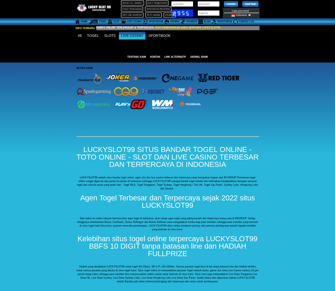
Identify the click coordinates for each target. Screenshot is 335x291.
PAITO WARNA (153, 15)
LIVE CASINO (132, 36)
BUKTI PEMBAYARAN (157, 3)
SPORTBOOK (160, 36)
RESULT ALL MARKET (132, 3)
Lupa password (241, 10)
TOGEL (93, 36)
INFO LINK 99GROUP (132, 15)
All (80, 36)
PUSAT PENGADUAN (132, 9)
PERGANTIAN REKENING (158, 9)
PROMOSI (169, 15)
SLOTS (110, 36)
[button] (231, 4)
